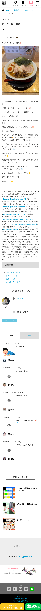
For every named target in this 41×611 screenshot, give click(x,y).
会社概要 (20, 596)
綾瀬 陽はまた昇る (13, 272)
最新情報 (16, 10)
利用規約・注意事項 (20, 601)
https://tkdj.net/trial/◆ (11, 229)
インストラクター (29, 10)
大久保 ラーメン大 (13, 282)
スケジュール (23, 5)
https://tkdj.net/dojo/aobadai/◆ (14, 207)
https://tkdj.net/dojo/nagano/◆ (14, 214)
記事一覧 (20, 298)
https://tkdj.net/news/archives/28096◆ (23, 224)
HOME (7, 10)
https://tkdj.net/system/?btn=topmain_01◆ (18, 219)
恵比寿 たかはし (12, 279)
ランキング (30, 335)
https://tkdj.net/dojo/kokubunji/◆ (14, 199)
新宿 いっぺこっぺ (13, 276)
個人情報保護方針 (20, 599)
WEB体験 (31, 5)
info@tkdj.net (25, 556)
